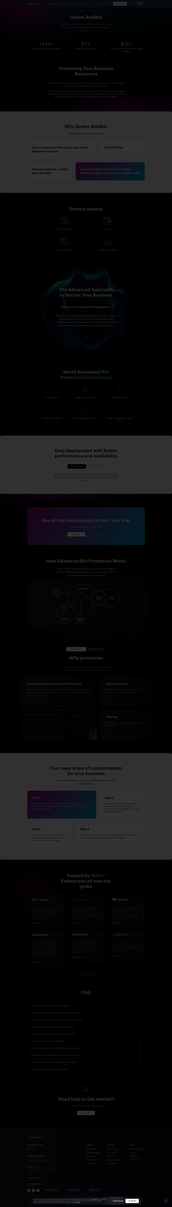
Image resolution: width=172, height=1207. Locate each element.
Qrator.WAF (111, 1163)
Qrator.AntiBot (112, 1152)
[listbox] (143, 1156)
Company (87, 3)
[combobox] (155, 1164)
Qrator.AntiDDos (112, 1149)
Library (60, 3)
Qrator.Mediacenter (93, 1152)
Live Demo (96, 534)
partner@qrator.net (52, 1189)
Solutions (51, 3)
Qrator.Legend (92, 1149)
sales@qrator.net (74, 1189)
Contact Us (90, 1160)
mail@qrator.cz (31, 1150)
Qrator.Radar (111, 1156)
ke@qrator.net (31, 1172)
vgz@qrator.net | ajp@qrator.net (37, 1161)
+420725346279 (32, 1159)
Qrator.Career (91, 1156)
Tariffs (68, 3)
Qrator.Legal (91, 1163)
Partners (79, 3)
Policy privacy (129, 1199)
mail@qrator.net (95, 1189)
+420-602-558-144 (105, 3)
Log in (133, 3)
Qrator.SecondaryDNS (115, 1160)
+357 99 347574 (32, 1170)
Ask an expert (86, 1113)
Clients (73, 3)
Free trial (76, 534)
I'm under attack (120, 3)
